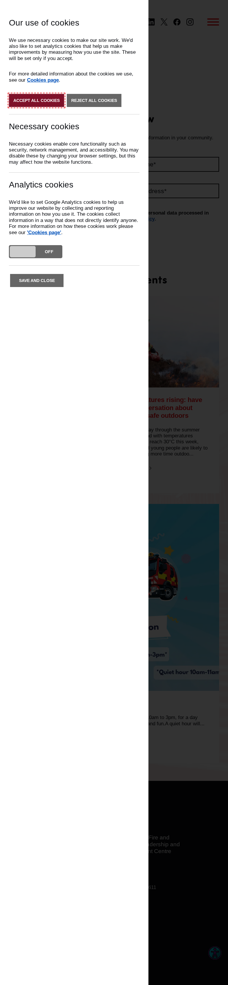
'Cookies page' (44, 232)
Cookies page (43, 80)
